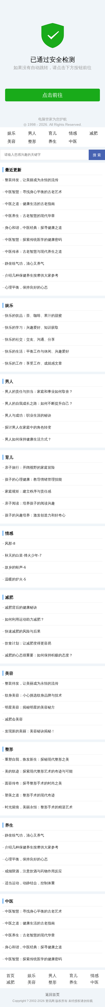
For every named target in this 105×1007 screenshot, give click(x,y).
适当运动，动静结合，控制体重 (30, 883)
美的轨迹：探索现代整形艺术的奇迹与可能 (39, 771)
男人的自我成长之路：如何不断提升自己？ (39, 403)
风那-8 (10, 543)
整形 (32, 141)
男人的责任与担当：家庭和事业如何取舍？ (39, 391)
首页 (10, 975)
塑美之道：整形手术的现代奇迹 (30, 795)
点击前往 (52, 95)
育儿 (52, 133)
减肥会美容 (14, 719)
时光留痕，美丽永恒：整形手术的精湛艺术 (39, 807)
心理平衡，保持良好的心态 (26, 287)
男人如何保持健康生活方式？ (28, 439)
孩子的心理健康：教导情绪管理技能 (33, 479)
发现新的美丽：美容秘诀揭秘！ (30, 731)
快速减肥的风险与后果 (23, 631)
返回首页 (52, 995)
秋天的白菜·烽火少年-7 (23, 555)
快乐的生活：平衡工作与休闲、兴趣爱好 (37, 351)
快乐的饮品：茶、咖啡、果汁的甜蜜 (33, 315)
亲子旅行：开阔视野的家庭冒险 (30, 467)
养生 (52, 141)
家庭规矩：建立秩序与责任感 (28, 491)
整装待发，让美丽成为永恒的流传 (31, 180)
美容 (11, 141)
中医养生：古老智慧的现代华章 (30, 216)
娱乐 (11, 133)
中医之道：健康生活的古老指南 (30, 204)
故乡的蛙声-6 (15, 567)
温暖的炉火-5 (15, 579)
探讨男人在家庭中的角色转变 (28, 427)
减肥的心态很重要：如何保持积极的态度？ (39, 655)
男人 (32, 133)
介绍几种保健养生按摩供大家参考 (31, 275)
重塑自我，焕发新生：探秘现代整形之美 (37, 759)
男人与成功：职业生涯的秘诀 (28, 415)
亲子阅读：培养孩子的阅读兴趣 (30, 503)
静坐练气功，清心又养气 (24, 263)
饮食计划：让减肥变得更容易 (28, 643)
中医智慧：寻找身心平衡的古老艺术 (33, 192)
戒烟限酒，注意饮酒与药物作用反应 (33, 871)
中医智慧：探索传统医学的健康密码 (33, 240)
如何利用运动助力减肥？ (24, 619)
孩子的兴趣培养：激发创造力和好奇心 (35, 515)
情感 (73, 133)
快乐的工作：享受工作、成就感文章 (33, 363)
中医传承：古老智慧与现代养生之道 (33, 251)
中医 (73, 141)
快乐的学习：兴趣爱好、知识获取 (31, 327)
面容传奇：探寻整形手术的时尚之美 (33, 783)
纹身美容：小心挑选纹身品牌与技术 (33, 695)
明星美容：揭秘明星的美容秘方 (30, 707)
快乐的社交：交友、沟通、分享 (30, 339)
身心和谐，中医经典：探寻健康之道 (33, 228)
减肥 (93, 133)
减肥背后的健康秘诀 (21, 607)
